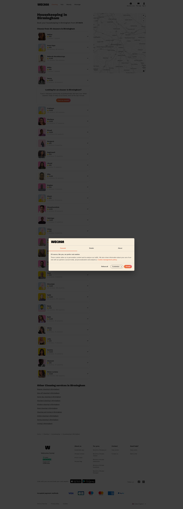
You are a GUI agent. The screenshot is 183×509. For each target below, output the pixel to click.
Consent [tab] (63, 248)
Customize (115, 266)
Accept (128, 266)
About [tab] (120, 248)
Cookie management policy (107, 260)
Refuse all (104, 266)
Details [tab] (91, 248)
